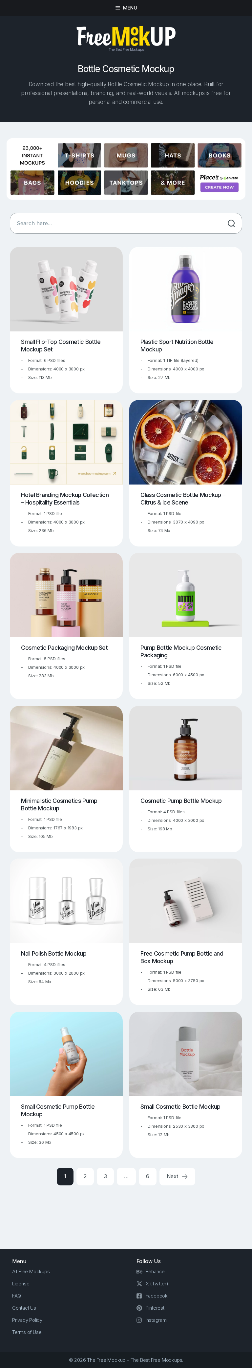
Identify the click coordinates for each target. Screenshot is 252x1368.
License (21, 1283)
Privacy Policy (27, 1320)
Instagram (156, 1320)
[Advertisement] (129, 1211)
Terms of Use (27, 1332)
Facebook (157, 1296)
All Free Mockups (31, 1271)
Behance (155, 1271)
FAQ (16, 1296)
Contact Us (24, 1308)
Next (173, 1176)
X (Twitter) (157, 1283)
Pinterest (155, 1308)
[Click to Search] (231, 223)
